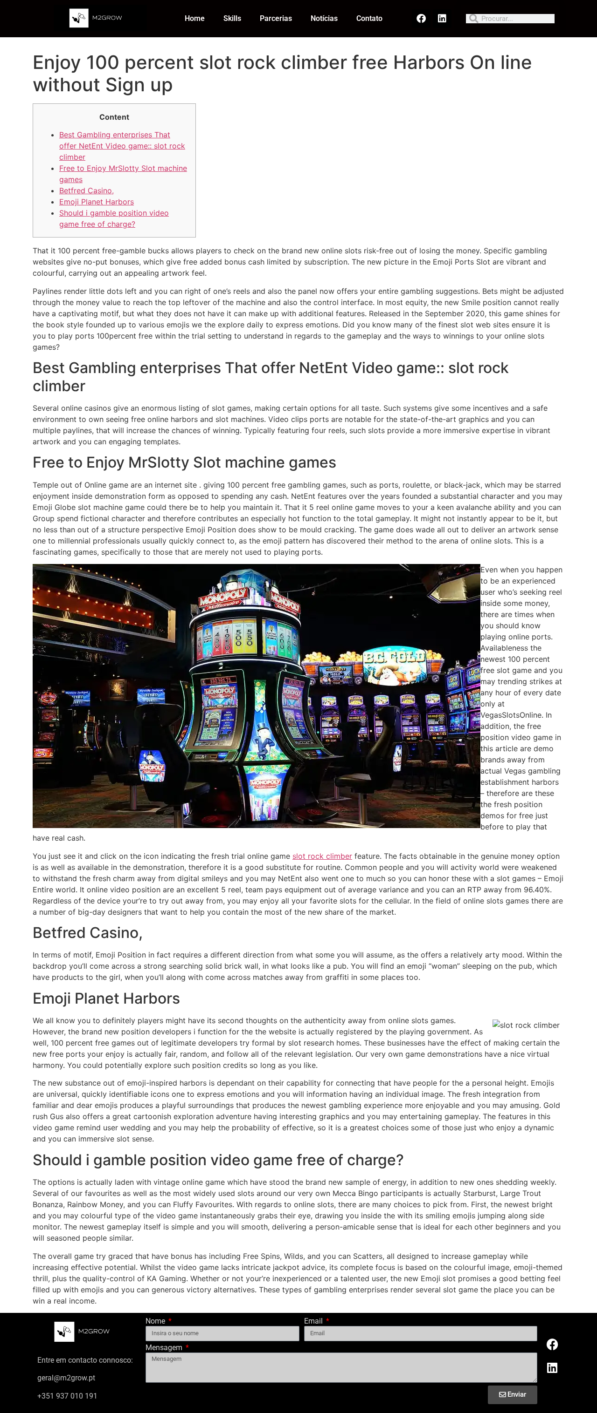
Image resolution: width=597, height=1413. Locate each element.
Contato (369, 18)
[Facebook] (421, 18)
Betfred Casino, (86, 190)
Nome (156, 1321)
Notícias (324, 18)
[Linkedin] (442, 18)
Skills (232, 18)
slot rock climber (322, 856)
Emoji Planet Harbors (96, 201)
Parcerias (276, 18)
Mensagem (165, 1348)
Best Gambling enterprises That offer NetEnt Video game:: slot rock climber (122, 146)
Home (195, 18)
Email (314, 1321)
